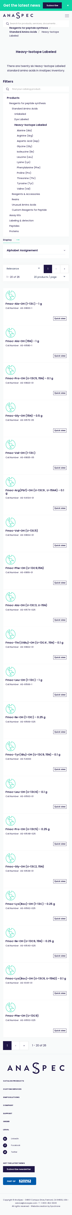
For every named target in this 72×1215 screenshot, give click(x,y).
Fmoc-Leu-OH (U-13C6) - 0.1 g (26, 792)
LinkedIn (15, 1138)
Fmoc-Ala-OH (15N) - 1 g (22, 341)
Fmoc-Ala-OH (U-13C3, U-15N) (26, 605)
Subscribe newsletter (19, 1169)
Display (7, 239)
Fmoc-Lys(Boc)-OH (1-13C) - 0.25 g (30, 904)
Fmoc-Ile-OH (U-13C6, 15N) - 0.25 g (30, 941)
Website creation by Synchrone (45, 1206)
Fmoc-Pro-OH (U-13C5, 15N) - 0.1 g (29, 378)
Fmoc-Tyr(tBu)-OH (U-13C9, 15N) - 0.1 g (33, 754)
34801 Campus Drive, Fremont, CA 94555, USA (46, 1199)
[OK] (6, 23)
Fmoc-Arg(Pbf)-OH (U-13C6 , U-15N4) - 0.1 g (35, 491)
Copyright (7, 1199)
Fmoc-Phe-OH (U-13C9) (22, 1016)
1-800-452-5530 (49, 1203)
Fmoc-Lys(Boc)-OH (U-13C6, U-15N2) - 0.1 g (36, 978)
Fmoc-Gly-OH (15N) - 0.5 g (24, 416)
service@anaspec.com (26, 1203)
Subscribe (52, 5)
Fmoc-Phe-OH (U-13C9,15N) (25, 568)
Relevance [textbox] (13, 268)
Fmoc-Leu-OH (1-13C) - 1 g (24, 680)
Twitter (14, 1152)
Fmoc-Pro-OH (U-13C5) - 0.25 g (28, 829)
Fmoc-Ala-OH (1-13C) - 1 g (24, 304)
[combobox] (23, 268)
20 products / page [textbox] (45, 277)
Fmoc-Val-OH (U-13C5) (22, 531)
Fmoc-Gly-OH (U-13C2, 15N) (25, 866)
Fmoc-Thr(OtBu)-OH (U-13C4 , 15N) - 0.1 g (34, 643)
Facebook (15, 1145)
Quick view (59, 318)
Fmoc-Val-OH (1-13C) (20, 453)
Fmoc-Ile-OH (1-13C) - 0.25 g (25, 717)
